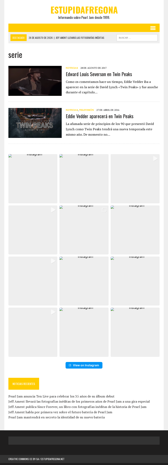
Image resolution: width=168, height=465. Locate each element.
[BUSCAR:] (137, 37)
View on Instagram (86, 365)
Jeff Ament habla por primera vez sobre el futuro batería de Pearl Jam (60, 412)
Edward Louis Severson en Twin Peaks (99, 74)
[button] (32, 178)
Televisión (86, 109)
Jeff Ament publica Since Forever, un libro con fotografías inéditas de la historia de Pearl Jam (77, 406)
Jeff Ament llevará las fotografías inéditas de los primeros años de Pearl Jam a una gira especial (79, 401)
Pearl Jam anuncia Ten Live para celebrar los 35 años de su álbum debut (61, 396)
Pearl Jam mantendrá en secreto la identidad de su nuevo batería (56, 417)
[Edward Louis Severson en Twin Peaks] (35, 93)
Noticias (72, 67)
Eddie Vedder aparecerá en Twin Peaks (99, 116)
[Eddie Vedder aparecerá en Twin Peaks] (35, 135)
